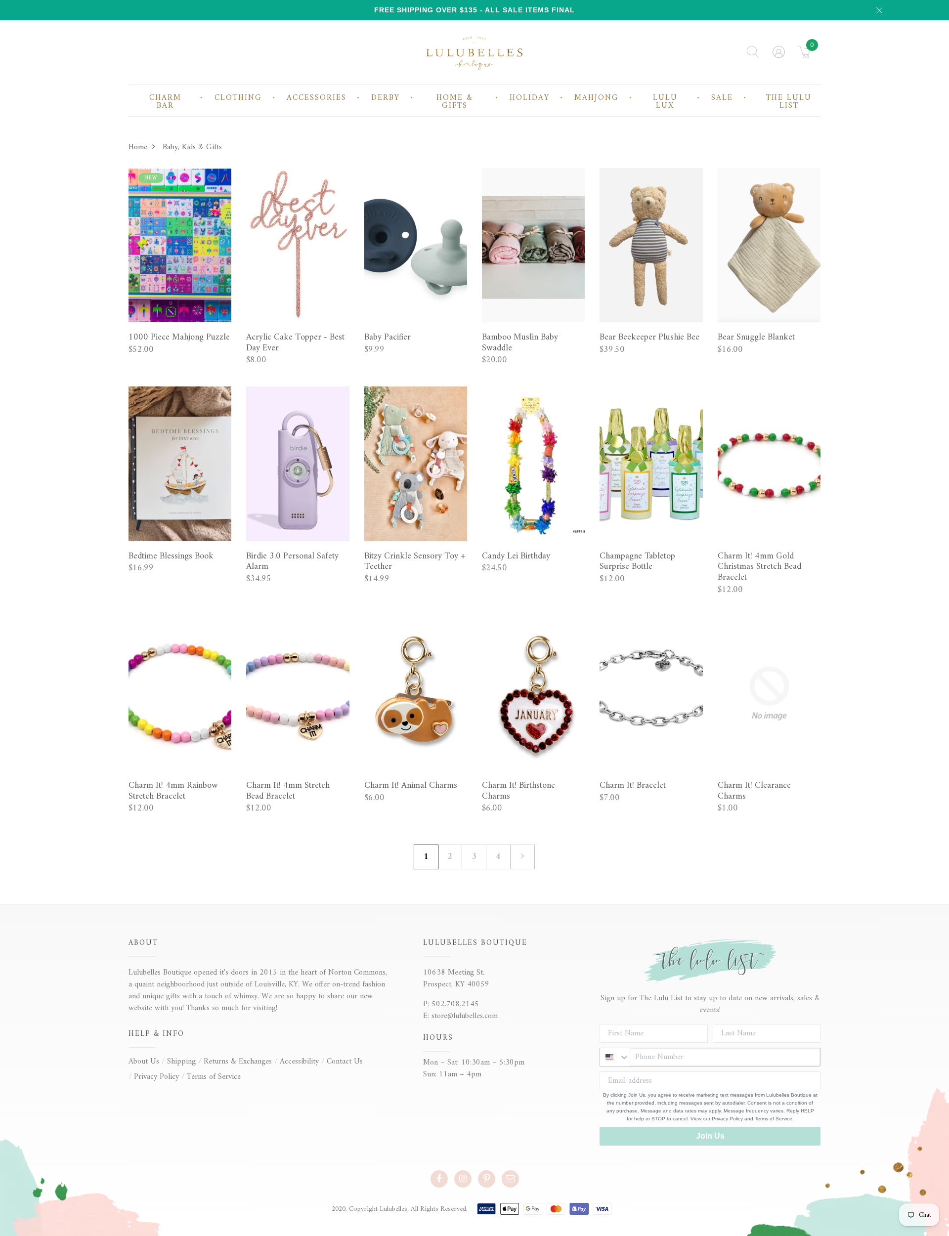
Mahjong (596, 98)
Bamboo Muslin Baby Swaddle (520, 342)
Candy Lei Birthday (516, 556)
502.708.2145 (455, 1004)
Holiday (530, 98)
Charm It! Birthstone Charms (518, 791)
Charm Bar (165, 102)
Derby (385, 98)
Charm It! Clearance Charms (754, 791)
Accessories (316, 98)
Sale (722, 98)
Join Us (710, 1136)
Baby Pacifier (387, 337)
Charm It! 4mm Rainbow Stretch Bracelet (173, 791)
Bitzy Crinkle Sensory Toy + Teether (415, 561)
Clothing (238, 98)
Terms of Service (214, 1077)
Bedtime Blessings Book (171, 556)
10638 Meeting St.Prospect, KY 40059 (456, 978)
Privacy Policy (156, 1077)
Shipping (181, 1061)
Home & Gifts (454, 102)
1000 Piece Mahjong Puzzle (179, 337)
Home (138, 147)
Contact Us (345, 1061)
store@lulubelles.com (464, 1016)
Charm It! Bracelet (633, 785)
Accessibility (299, 1061)
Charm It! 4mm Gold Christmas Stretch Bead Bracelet (759, 567)
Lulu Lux (665, 102)
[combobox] (615, 1057)
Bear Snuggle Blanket (756, 337)
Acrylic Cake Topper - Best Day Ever (295, 342)
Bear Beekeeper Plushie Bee (649, 337)
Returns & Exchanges (238, 1061)
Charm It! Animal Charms (410, 785)
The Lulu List (789, 102)
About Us (144, 1061)
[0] (804, 55)
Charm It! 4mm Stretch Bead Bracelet (288, 791)
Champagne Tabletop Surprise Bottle (637, 561)
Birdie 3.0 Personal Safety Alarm (292, 561)
